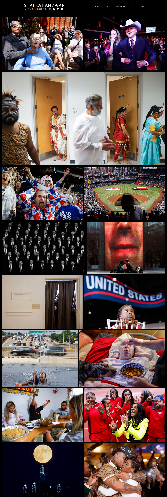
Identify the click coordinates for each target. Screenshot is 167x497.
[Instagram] (54, 9)
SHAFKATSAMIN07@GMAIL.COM (55, 144)
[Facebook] (62, 9)
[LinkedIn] (58, 9)
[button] (96, 6)
